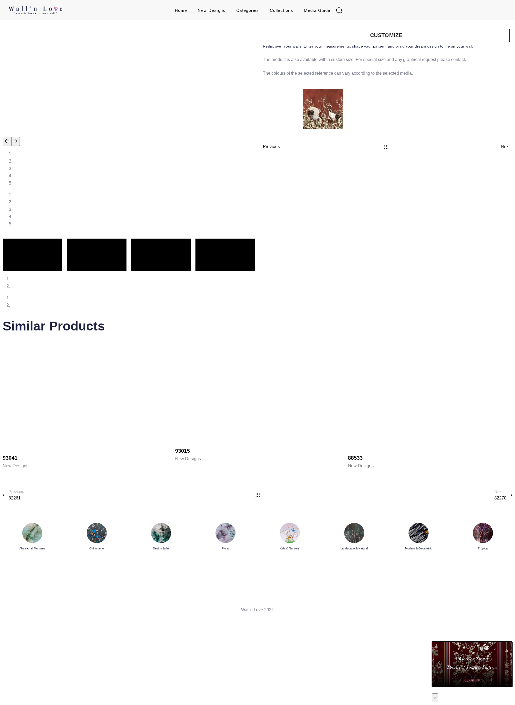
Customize (386, 35)
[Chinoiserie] (96, 537)
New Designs (211, 10)
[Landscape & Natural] (354, 537)
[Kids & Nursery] (290, 537)
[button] (339, 10)
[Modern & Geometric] (418, 537)
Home (181, 10)
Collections (281, 10)
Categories (247, 10)
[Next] (15, 141)
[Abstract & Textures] (32, 537)
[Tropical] (483, 537)
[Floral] (225, 537)
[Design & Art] (161, 537)
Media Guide (317, 10)
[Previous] (7, 141)
